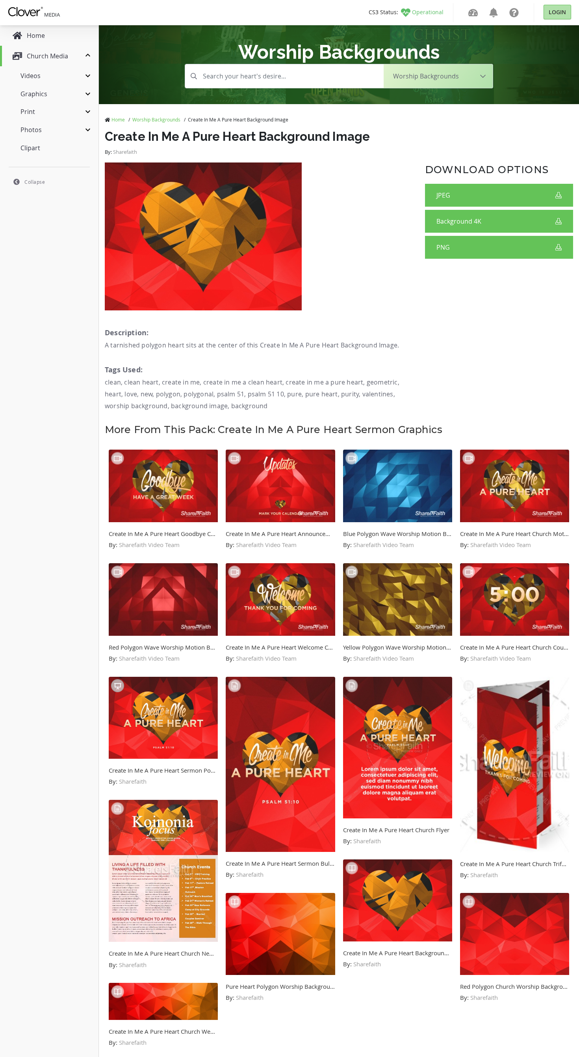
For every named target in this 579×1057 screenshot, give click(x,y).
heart (113, 394)
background (249, 406)
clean (113, 382)
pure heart (321, 394)
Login (557, 12)
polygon (168, 394)
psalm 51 (231, 394)
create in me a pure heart (324, 382)
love (130, 394)
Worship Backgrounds (156, 119)
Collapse (34, 182)
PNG (443, 247)
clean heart (141, 382)
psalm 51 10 (266, 394)
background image (199, 406)
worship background (136, 406)
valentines (377, 394)
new (147, 394)
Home (118, 119)
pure (294, 394)
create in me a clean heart (242, 382)
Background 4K (458, 221)
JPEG (443, 195)
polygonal (198, 394)
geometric (382, 382)
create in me (181, 382)
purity (350, 394)
